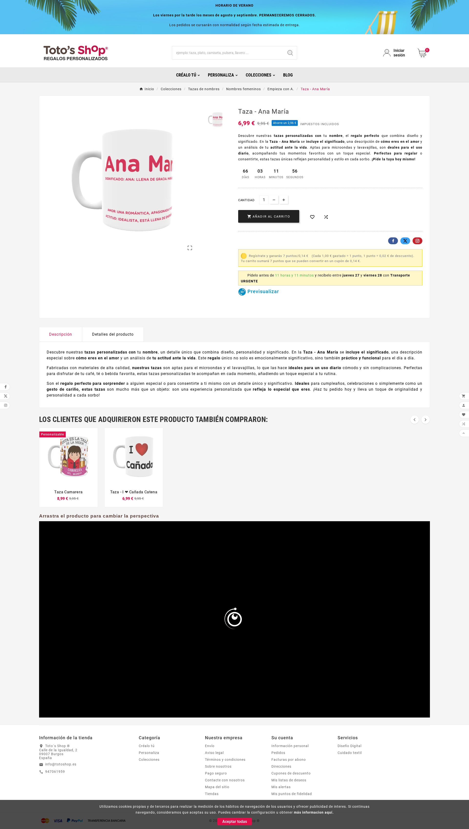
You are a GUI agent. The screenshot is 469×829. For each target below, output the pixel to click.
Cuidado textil (350, 753)
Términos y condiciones (225, 760)
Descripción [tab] (60, 334)
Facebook (393, 240)
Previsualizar (262, 291)
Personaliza (149, 753)
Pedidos (278, 753)
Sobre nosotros (218, 766)
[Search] (290, 52)
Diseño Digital (350, 746)
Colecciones (149, 760)
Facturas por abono (288, 760)
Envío (209, 746)
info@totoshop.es (60, 764)
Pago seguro (216, 773)
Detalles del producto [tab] (113, 334)
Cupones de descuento (291, 773)
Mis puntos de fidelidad (291, 794)
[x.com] (405, 240)
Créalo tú (147, 746)
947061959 (55, 772)
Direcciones (281, 766)
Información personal (290, 746)
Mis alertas (281, 787)
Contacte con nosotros (225, 780)
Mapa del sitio (217, 787)
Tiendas (212, 794)
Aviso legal (214, 753)
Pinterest (417, 240)
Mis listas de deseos (288, 780)
